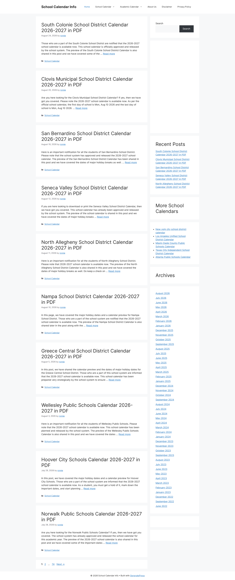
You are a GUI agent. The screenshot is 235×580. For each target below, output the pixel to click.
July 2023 (161, 464)
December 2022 (164, 497)
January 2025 (163, 381)
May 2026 (161, 307)
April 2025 (161, 367)
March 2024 (162, 427)
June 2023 (161, 469)
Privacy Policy (184, 6)
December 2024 (164, 385)
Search (159, 23)
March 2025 (162, 372)
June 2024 (161, 413)
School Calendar (103, 6)
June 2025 (161, 358)
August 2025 (163, 348)
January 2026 (163, 325)
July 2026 (161, 298)
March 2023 (162, 483)
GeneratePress (137, 575)
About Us (152, 6)
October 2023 (163, 450)
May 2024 (161, 418)
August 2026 (163, 293)
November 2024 (164, 390)
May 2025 (161, 362)
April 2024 (161, 422)
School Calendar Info (58, 7)
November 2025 (164, 335)
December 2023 (164, 441)
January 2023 (163, 492)
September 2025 (165, 344)
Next (61, 564)
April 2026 (161, 311)
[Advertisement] (175, 87)
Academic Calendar (129, 6)
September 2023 (165, 455)
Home (87, 6)
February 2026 (164, 321)
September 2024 (165, 399)
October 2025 (163, 339)
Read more (109, 53)
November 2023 (164, 446)
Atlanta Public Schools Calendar (173, 257)
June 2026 (161, 302)
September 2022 (165, 501)
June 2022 (161, 506)
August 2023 (163, 460)
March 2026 (162, 316)
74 (53, 564)
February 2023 (164, 487)
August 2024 (163, 404)
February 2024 (164, 432)
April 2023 (161, 478)
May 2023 (161, 473)
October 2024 (163, 395)
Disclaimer (167, 6)
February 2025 (163, 376)
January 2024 (163, 436)
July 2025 (161, 353)
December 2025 (164, 330)
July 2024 (161, 409)
